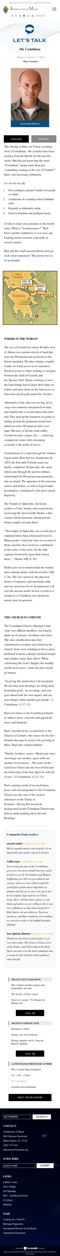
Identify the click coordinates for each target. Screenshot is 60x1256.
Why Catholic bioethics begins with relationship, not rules (28, 986)
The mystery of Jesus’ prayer (24, 994)
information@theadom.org (15, 1149)
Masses (46, 3)
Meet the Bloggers (30, 1097)
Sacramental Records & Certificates (19, 1228)
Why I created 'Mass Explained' (26, 1069)
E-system (41, 1248)
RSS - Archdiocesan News (15, 1195)
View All (30, 1013)
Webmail (7, 1204)
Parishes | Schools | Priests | (27, 3)
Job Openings (9, 1191)
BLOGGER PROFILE (30, 123)
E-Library (8, 1200)
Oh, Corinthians (18, 1081)
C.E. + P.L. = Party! (21, 1075)
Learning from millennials (23, 1086)
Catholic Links (10, 1182)
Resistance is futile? (20, 1028)
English (16, 139)
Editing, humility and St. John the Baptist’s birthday (27, 1042)
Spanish (44, 139)
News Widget (9, 1186)
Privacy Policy (43, 1252)
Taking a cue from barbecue (24, 1034)
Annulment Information (14, 1232)
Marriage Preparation (13, 1223)
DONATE (41, 15)
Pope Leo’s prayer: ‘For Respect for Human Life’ (28, 1001)
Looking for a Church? (14, 1219)
